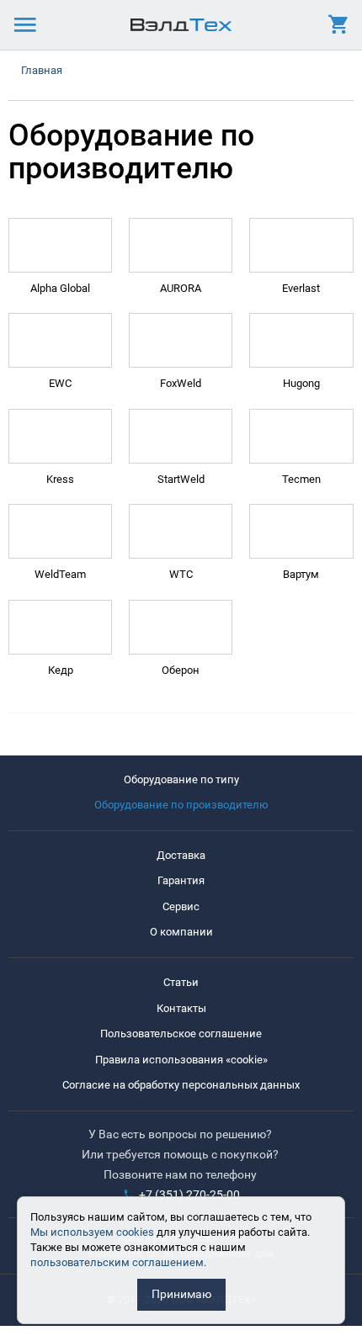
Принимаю (181, 1294)
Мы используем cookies (92, 1232)
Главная (41, 70)
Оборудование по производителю (181, 804)
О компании (181, 931)
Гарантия (181, 880)
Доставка (181, 855)
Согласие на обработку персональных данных (181, 1085)
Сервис (181, 906)
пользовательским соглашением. (118, 1262)
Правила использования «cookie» (181, 1059)
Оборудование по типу (181, 779)
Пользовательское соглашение (181, 1033)
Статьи (181, 982)
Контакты (181, 1008)
